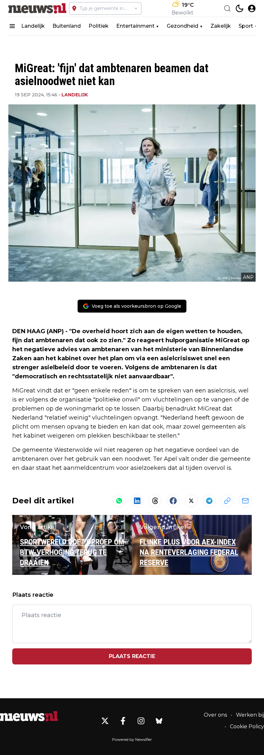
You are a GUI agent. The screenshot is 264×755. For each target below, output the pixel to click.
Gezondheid (182, 26)
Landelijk (33, 26)
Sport (246, 26)
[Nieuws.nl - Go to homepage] (29, 716)
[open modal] (252, 8)
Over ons (215, 715)
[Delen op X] (191, 500)
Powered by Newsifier (132, 739)
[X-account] (105, 721)
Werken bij (250, 715)
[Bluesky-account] (159, 721)
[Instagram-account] (141, 721)
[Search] (227, 8)
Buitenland (66, 26)
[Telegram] (209, 500)
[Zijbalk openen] (12, 26)
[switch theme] (239, 8)
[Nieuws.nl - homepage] (37, 8)
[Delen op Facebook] (173, 500)
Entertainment (135, 26)
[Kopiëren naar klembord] (227, 500)
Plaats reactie (132, 656)
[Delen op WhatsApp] (119, 500)
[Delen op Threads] (155, 500)
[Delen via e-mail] (245, 500)
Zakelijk (221, 26)
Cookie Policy (247, 726)
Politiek (98, 26)
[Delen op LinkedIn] (137, 500)
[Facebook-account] (123, 721)
